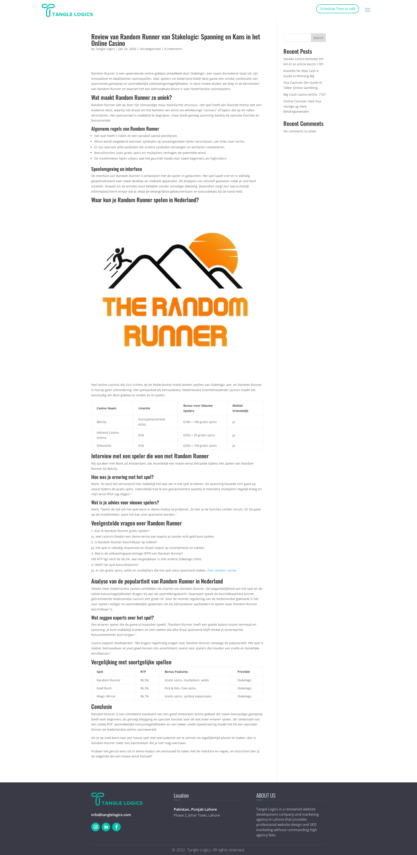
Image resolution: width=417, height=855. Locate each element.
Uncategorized (150, 49)
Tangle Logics (105, 49)
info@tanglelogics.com (111, 814)
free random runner (222, 570)
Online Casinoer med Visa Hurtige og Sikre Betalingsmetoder (302, 106)
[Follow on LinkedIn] (106, 827)
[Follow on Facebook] (116, 827)
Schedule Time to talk (337, 8)
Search (318, 38)
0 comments (173, 49)
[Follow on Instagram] (95, 827)
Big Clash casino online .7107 (304, 94)
